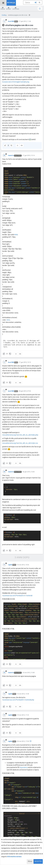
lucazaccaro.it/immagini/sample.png (15, 82)
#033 (8, 320)
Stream (3, 9)
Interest (8, 9)
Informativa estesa (14, 856)
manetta (11, 155)
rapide (10, 565)
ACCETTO (38, 861)
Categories (15, 9)
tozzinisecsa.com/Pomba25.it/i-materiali (17, 595)
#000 (16, 234)
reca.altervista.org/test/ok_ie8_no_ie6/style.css (20, 443)
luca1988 (11, 21)
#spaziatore (24, 767)
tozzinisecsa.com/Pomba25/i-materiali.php (18, 700)
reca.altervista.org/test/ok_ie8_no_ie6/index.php (20, 435)
